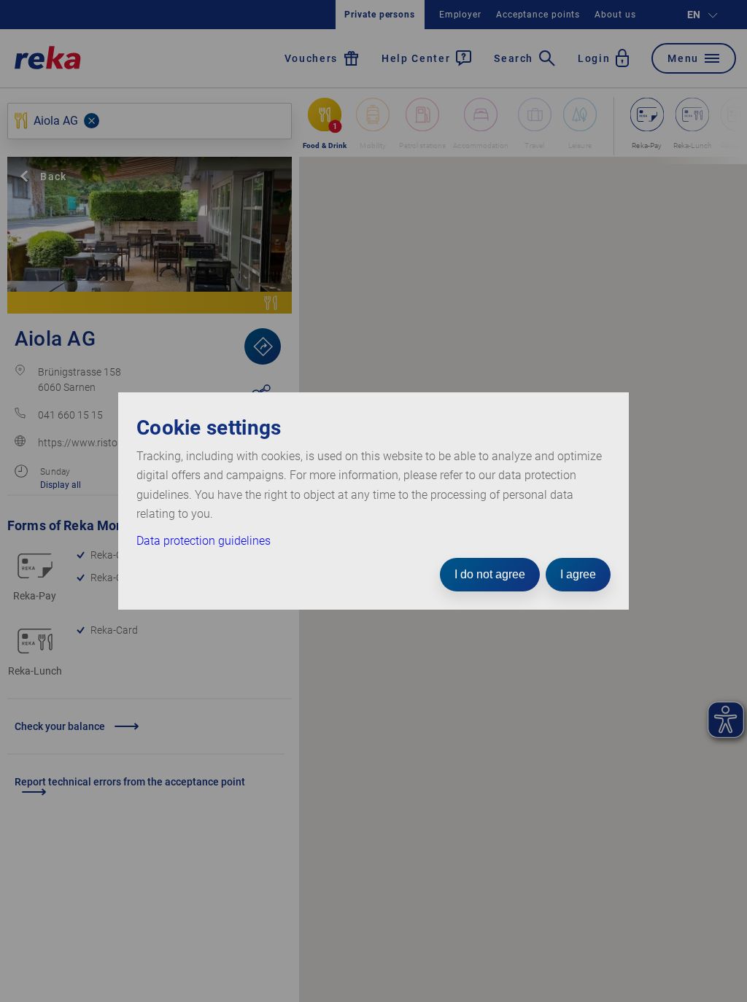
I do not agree (489, 574)
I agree (578, 574)
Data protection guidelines (203, 541)
